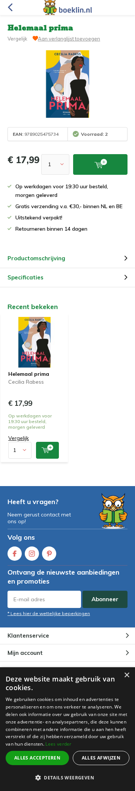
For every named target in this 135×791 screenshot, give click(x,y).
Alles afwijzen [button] (101, 758)
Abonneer (105, 599)
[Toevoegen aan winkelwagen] (47, 450)
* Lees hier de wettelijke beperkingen (49, 613)
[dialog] (67, 729)
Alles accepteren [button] (37, 758)
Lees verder (58, 744)
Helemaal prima (28, 374)
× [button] (126, 675)
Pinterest (49, 553)
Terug (10, 7)
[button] (67, 777)
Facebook (15, 553)
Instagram (32, 553)
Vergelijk (17, 39)
